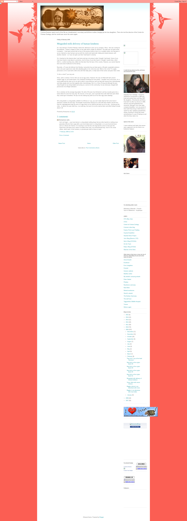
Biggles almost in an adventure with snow (133, 387)
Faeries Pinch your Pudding (131, 230)
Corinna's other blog (129, 227)
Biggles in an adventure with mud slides (133, 391)
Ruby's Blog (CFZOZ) (130, 247)
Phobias (126, 282)
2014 (127, 317)
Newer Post (61, 143)
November (130, 334)
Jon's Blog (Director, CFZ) (131, 238)
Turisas (126, 304)
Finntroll (126, 268)
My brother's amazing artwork (132, 276)
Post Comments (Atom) (92, 148)
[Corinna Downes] (124, 468)
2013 (127, 319)
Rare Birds (127, 287)
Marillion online (128, 273)
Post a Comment (64, 135)
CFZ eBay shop (128, 219)
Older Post (116, 143)
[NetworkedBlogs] (135, 424)
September (130, 339)
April (128, 351)
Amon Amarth (127, 260)
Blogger (101, 517)
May (128, 349)
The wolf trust (127, 299)
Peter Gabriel (127, 279)
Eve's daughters (128, 265)
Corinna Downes (128, 466)
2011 (127, 324)
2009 (127, 329)
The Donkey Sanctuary (130, 296)
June (128, 346)
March (129, 354)
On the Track (127, 244)
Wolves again (127, 307)
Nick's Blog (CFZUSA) (130, 241)
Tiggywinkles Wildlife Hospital (132, 301)
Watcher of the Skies (130, 249)
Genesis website (128, 271)
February (130, 356)
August (129, 341)
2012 (127, 322)
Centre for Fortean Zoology (131, 224)
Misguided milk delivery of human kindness (134, 379)
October (129, 336)
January (129, 395)
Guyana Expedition (129, 233)
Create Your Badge (128, 470)
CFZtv (125, 222)
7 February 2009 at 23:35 (66, 131)
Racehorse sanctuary (130, 285)
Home (89, 143)
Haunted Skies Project (130, 235)
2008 (127, 398)
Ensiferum (126, 262)
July (128, 344)
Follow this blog (135, 426)
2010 (127, 327)
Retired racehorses (129, 290)
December (130, 331)
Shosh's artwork (128, 293)
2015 (127, 314)
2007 (127, 400)
